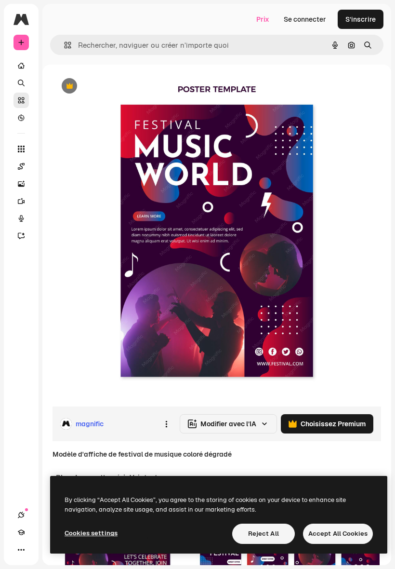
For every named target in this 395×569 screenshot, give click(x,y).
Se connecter (305, 19)
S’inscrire (360, 19)
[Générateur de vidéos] (21, 201)
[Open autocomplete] (64, 45)
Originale (115, 86)
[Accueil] (21, 65)
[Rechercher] (21, 83)
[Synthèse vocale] (21, 218)
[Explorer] (21, 117)
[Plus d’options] (166, 424)
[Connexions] (21, 515)
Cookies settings (91, 533)
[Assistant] (21, 236)
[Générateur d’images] (21, 183)
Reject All (263, 533)
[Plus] (21, 549)
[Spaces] (21, 166)
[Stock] (21, 100)
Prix (262, 19)
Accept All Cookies (338, 533)
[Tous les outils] (21, 149)
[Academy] (21, 532)
